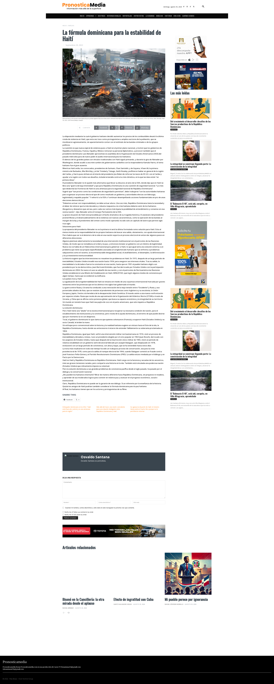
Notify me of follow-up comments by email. (79, 512)
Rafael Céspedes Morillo (174, 604)
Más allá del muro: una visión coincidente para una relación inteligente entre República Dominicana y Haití (110, 409)
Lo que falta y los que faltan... (179, 169)
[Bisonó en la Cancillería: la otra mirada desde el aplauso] (86, 574)
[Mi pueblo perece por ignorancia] (188, 574)
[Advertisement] (114, 432)
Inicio (65, 26)
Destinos (173, 209)
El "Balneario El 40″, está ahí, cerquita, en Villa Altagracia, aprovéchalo (188, 205)
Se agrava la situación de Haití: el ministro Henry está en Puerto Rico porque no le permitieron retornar (144, 409)
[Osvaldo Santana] (72, 462)
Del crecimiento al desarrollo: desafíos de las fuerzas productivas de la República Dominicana (190, 124)
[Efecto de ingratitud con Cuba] (137, 574)
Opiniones (174, 129)
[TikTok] (190, 7)
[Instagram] (187, 7)
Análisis (71, 26)
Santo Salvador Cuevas (123, 604)
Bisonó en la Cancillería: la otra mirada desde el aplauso (83, 601)
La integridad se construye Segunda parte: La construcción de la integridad (190, 165)
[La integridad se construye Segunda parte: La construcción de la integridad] (190, 151)
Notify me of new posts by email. (76, 514)
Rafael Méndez (68, 608)
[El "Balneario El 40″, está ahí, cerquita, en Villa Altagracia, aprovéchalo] (190, 190)
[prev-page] (64, 612)
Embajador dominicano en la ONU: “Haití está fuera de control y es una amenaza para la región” (77, 409)
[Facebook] (184, 7)
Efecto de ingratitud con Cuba (133, 599)
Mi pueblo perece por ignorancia (186, 599)
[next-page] (68, 612)
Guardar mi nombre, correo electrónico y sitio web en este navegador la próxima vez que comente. (99, 508)
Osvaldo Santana (95, 457)
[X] (194, 7)
